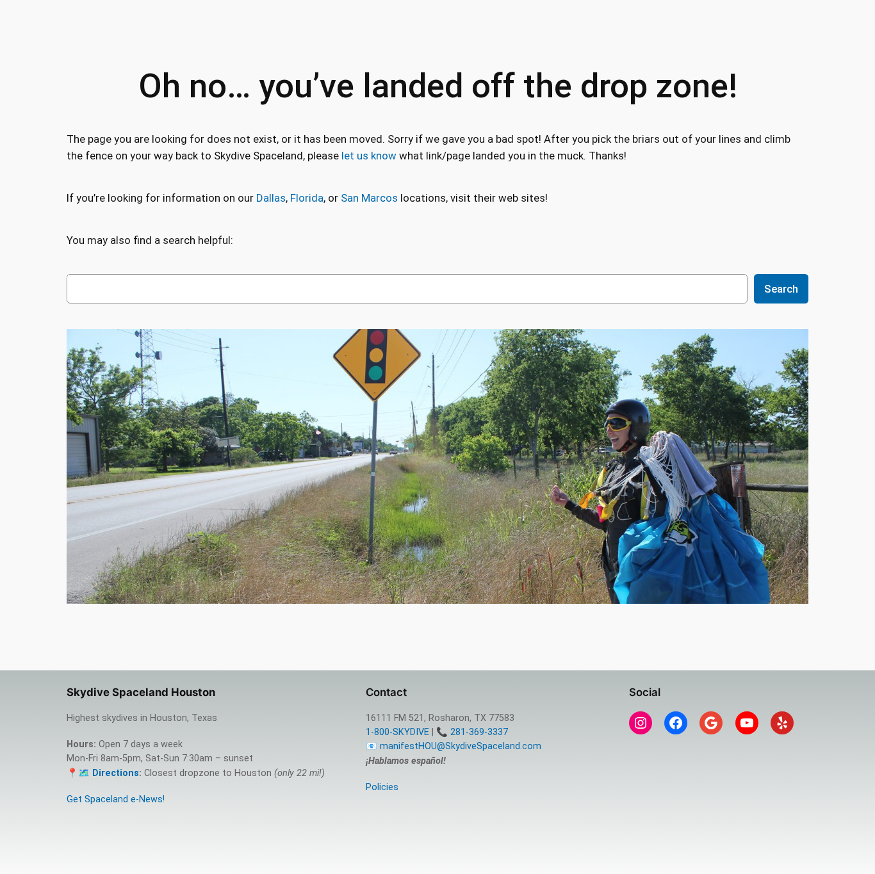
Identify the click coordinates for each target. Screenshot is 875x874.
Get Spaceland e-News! (116, 799)
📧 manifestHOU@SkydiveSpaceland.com (453, 746)
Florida (306, 197)
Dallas (271, 197)
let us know (369, 155)
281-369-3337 (479, 732)
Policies (382, 787)
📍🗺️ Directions (103, 773)
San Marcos (369, 197)
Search (781, 288)
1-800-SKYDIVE (397, 732)
